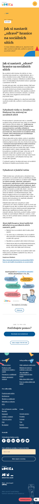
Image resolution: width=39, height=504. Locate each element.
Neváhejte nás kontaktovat (19, 334)
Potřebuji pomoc (25, 499)
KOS (3, 404)
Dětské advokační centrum (7, 378)
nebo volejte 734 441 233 (19, 342)
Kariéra (22, 425)
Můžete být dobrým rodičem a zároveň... (26, 369)
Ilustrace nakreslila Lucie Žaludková (13, 493)
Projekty (22, 416)
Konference (5, 396)
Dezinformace (24, 427)
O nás (21, 409)
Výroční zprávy (24, 414)
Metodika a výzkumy (8, 401)
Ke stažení (5, 425)
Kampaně (5, 414)
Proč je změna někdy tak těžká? (27, 383)
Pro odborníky (7, 389)
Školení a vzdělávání (8, 399)
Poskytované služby (8, 393)
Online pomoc (6, 365)
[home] (17, 4)
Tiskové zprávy (7, 419)
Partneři (22, 419)
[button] (35, 3)
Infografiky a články (26, 360)
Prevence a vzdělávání (9, 374)
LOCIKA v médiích (7, 416)
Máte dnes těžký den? (26, 379)
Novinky (4, 411)
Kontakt (5, 432)
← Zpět (6, 13)
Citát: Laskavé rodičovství (27, 365)
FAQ (3, 422)
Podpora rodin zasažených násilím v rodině (8, 370)
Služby (4, 360)
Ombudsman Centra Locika (10, 437)
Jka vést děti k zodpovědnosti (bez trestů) (26, 374)
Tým (21, 422)
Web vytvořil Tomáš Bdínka (10, 491)
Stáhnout (19, 310)
